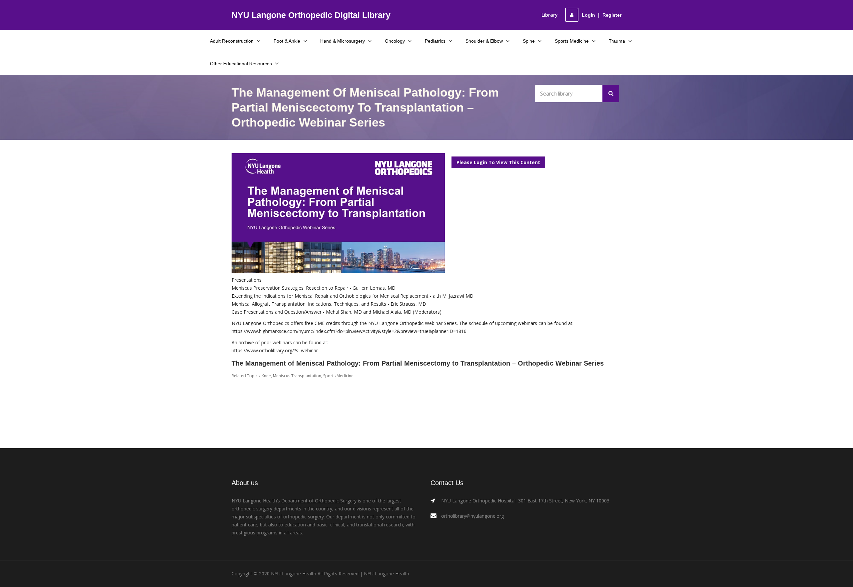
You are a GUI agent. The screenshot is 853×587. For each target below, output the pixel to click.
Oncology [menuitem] (395, 41)
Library (549, 15)
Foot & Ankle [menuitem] (287, 41)
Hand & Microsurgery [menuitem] (342, 41)
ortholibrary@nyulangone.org (472, 516)
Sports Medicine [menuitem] (572, 41)
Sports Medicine (338, 376)
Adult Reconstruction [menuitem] (232, 41)
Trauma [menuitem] (617, 41)
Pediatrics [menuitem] (435, 41)
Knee (266, 376)
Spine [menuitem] (529, 41)
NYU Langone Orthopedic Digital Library (311, 15)
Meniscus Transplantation (297, 376)
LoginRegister (601, 15)
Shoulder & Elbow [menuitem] (484, 41)
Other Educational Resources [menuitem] (241, 63)
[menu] (427, 52)
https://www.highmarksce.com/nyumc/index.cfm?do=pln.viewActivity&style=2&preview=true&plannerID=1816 (349, 331)
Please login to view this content (498, 162)
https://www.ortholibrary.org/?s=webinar (275, 350)
